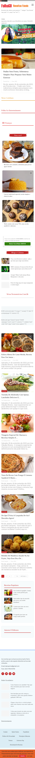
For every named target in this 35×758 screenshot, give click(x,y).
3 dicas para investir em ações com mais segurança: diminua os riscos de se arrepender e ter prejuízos (21, 713)
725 (17, 576)
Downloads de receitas (16, 745)
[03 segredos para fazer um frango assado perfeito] (8, 617)
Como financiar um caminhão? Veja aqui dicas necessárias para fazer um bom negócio (21, 686)
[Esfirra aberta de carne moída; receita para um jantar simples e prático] (17, 342)
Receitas (4, 351)
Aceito (23, 756)
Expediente (26, 732)
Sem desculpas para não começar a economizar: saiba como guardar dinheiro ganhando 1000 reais (21, 695)
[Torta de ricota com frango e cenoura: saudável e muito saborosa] (17, 463)
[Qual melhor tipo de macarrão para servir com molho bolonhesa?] (8, 601)
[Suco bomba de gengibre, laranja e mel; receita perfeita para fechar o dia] (8, 593)
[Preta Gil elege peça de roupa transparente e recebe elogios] (5, 285)
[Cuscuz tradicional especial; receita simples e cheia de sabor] (18, 181)
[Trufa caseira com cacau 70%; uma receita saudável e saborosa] (18, 211)
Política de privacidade (8, 736)
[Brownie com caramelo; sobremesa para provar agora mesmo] (18, 152)
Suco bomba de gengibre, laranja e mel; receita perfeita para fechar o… (22, 592)
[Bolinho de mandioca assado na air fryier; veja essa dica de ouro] (17, 543)
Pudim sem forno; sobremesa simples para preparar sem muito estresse (17, 74)
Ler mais (29, 756)
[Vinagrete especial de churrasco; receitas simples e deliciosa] (17, 423)
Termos (10, 740)
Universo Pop (20, 740)
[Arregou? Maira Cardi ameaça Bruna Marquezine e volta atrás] (5, 277)
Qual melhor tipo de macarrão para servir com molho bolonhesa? (21, 600)
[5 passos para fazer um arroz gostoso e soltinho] (8, 609)
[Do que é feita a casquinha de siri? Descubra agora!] (17, 503)
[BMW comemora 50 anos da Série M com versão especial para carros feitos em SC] (5, 269)
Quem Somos (15, 732)
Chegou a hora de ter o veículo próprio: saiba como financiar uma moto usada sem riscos (22, 704)
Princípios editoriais (24, 736)
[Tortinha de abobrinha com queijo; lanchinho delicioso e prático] (17, 382)
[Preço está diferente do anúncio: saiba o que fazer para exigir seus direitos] (5, 261)
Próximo (23, 576)
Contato (5, 732)
